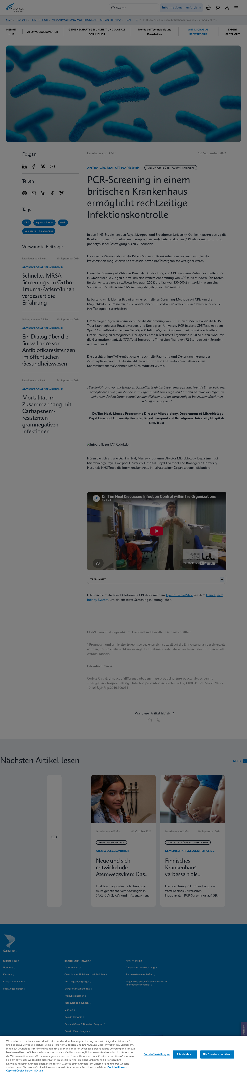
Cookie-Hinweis (117, 1067)
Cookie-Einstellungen (157, 1054)
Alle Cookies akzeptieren (217, 1054)
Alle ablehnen (185, 1054)
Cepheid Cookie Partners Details (24, 1071)
